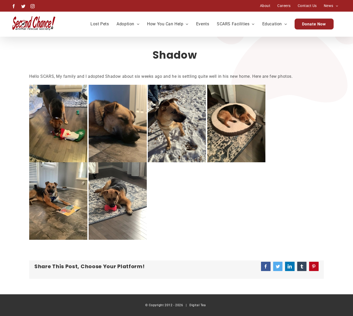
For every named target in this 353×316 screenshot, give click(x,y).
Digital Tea (197, 305)
